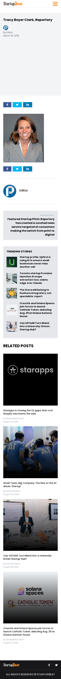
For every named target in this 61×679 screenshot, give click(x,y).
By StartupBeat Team (13, 418)
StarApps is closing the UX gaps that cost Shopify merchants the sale (28, 412)
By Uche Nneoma (11, 563)
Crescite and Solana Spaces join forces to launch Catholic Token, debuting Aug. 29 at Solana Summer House (37, 310)
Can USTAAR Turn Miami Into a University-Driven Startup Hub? (35, 326)
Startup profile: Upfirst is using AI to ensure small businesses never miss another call (35, 261)
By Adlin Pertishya (12, 491)
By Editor (8, 32)
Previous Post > (47, 215)
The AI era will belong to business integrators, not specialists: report (35, 293)
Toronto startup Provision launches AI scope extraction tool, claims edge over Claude (36, 278)
